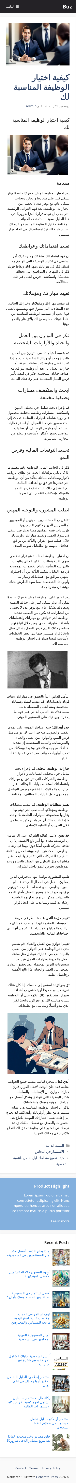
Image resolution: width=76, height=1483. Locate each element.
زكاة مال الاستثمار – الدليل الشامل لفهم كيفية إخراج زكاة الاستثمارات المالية (29, 1402)
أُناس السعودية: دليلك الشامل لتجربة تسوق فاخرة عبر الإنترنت (29, 1360)
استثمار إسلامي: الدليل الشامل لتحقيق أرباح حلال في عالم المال (28, 1380)
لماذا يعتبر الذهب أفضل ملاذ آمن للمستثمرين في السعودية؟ (28, 1253)
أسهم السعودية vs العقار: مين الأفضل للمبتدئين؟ (29, 1274)
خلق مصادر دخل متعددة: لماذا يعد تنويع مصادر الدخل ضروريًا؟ (28, 1438)
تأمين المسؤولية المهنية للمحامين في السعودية (33, 1337)
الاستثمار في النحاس (49, 1151)
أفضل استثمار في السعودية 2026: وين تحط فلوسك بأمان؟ (28, 1295)
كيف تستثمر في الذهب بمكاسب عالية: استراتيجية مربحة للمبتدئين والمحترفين (30, 1318)
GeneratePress (47, 1477)
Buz (67, 6)
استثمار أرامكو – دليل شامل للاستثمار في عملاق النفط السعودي (50, 1423)
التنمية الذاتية (55, 1145)
